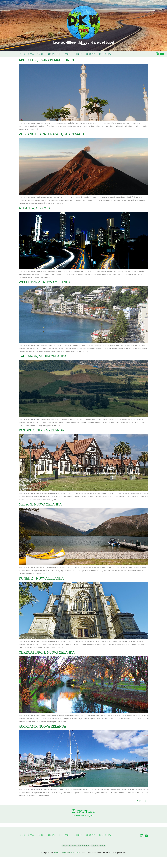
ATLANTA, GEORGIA (35, 208)
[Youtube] (162, 54)
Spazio (67, 54)
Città (31, 54)
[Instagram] (157, 54)
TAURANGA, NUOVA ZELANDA (42, 356)
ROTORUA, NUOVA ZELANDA (41, 430)
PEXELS (65, 852)
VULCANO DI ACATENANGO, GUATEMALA (51, 134)
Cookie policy (98, 845)
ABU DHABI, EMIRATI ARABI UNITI (46, 60)
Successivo (142, 801)
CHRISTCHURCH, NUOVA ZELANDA (46, 652)
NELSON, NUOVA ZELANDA (40, 504)
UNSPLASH (73, 852)
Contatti (90, 54)
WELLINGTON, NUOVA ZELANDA (45, 282)
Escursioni (54, 54)
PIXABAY (57, 852)
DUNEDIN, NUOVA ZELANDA (41, 578)
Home (22, 54)
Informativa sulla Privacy (75, 845)
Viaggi (40, 54)
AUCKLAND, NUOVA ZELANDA (42, 726)
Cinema (78, 54)
